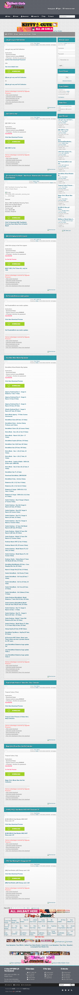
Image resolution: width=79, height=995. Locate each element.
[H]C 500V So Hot (11, 114)
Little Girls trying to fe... (65, 151)
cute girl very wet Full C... (65, 120)
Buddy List (49, 976)
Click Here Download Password (16, 59)
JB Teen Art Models (6, 926)
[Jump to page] (35, 908)
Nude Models (36, 945)
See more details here (11, 66)
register (65, 43)
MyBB (13, 988)
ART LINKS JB (37, 239)
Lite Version (31, 979)
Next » (28, 908)
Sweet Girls (45, 945)
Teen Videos (37, 43)
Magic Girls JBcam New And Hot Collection (19, 746)
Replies (51, 182)
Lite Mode (17, 985)
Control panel (49, 972)
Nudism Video (36, 181)
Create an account (69, 8)
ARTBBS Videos (65, 210)
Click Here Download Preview (14, 137)
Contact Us (31, 976)
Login (59, 8)
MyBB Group (26, 988)
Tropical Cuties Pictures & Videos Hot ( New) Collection (22, 683)
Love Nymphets (54, 945)
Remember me (64, 60)
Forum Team (31, 977)
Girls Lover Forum (67, 979)
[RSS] (71, 990)
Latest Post (49, 978)
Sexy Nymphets (11, 945)
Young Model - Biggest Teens (51, 933)
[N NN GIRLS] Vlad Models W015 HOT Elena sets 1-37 (22, 810)
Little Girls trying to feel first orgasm (16, 236)
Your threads (49, 974)
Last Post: (60, 122)
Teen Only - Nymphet (66, 945)
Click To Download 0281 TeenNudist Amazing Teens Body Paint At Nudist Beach (16, 224)
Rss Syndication (26, 985)
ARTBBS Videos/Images (67, 220)
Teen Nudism (66, 978)
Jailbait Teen (28, 945)
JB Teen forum (67, 972)
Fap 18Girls (20, 945)
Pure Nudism (66, 974)
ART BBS (18, 991)
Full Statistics (61, 97)
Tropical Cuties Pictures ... (66, 185)
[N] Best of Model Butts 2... (66, 219)
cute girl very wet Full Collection (15, 40)
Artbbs (37, 44)
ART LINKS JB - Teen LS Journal (31, 973)
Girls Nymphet (67, 976)
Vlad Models (37, 813)
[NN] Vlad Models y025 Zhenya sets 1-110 (18, 861)
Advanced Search (67, 80)
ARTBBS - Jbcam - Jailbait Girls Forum (19, 34)
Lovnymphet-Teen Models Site (40, 947)
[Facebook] (62, 990)
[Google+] (65, 990)
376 (24, 908)
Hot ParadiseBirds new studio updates (17, 296)
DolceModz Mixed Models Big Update (17, 358)
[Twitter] (68, 990)
